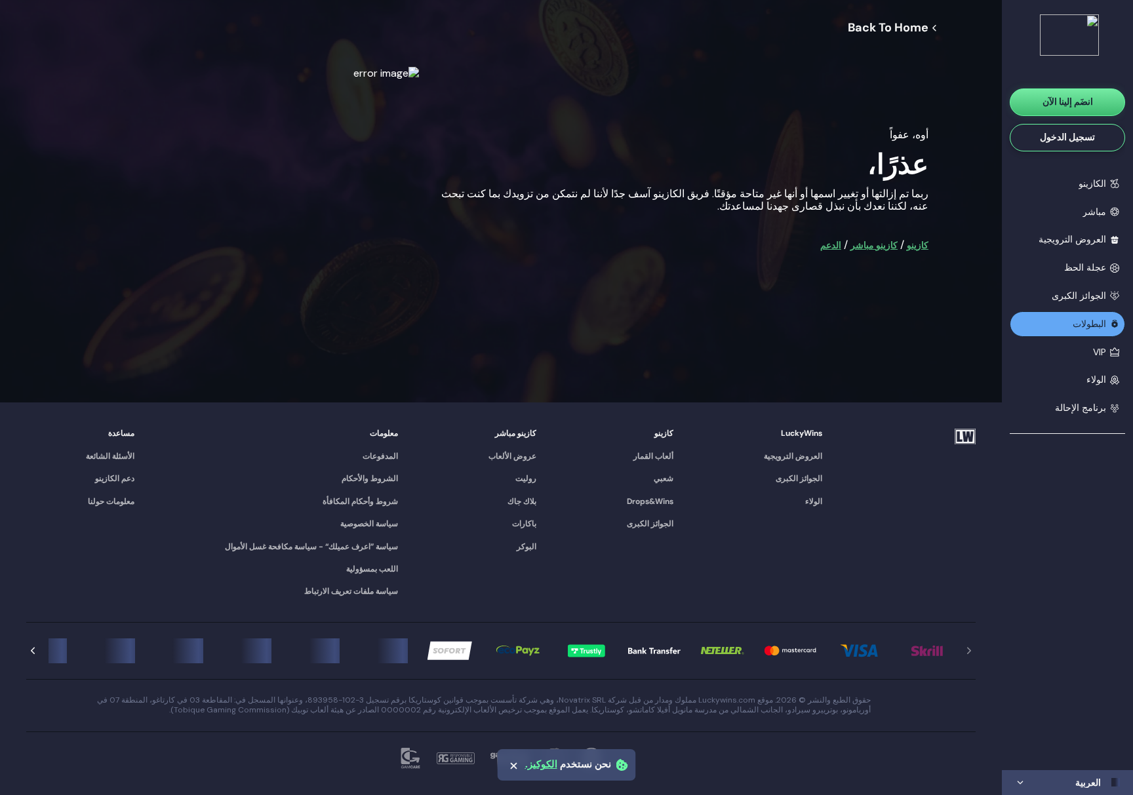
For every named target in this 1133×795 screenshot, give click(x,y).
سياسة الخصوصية (369, 523)
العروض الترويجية (793, 456)
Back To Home (888, 28)
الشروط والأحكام (370, 478)
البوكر (526, 546)
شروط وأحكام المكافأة (360, 501)
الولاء (813, 501)
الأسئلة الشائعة (110, 456)
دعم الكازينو (114, 478)
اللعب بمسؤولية (372, 568)
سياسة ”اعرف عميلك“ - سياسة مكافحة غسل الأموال (311, 546)
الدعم (830, 245)
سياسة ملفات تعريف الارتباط (351, 591)
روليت (525, 478)
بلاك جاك (521, 501)
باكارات (524, 523)
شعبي (663, 478)
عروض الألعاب (512, 456)
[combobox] (1067, 782)
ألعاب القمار (653, 456)
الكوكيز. (541, 764)
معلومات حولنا (111, 501)
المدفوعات (380, 456)
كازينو (917, 245)
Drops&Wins (650, 501)
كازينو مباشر (874, 245)
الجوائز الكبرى (799, 478)
